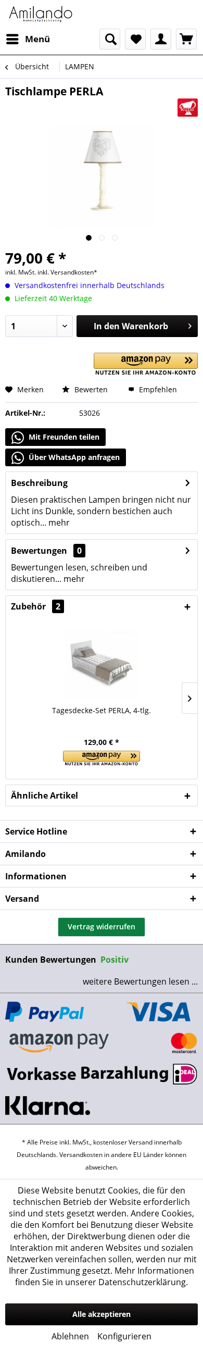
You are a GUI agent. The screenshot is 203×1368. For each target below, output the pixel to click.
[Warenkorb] (186, 39)
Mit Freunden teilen (63, 437)
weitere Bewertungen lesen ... (140, 981)
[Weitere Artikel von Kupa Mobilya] (187, 107)
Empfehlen (157, 389)
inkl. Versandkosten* (67, 272)
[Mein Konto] (160, 39)
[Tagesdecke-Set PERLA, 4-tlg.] (101, 663)
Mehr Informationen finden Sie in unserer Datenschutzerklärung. (104, 1276)
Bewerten (90, 389)
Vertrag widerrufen (101, 926)
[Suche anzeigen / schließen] (109, 39)
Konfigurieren (124, 1336)
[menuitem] (27, 39)
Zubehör (35, 606)
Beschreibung (39, 483)
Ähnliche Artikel (44, 795)
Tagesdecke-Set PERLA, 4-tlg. (101, 710)
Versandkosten (81, 1154)
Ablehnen (70, 1336)
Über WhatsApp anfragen (73, 457)
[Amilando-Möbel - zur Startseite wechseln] (41, 14)
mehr (58, 522)
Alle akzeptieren (101, 1314)
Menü (37, 39)
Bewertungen (39, 550)
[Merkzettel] (135, 39)
